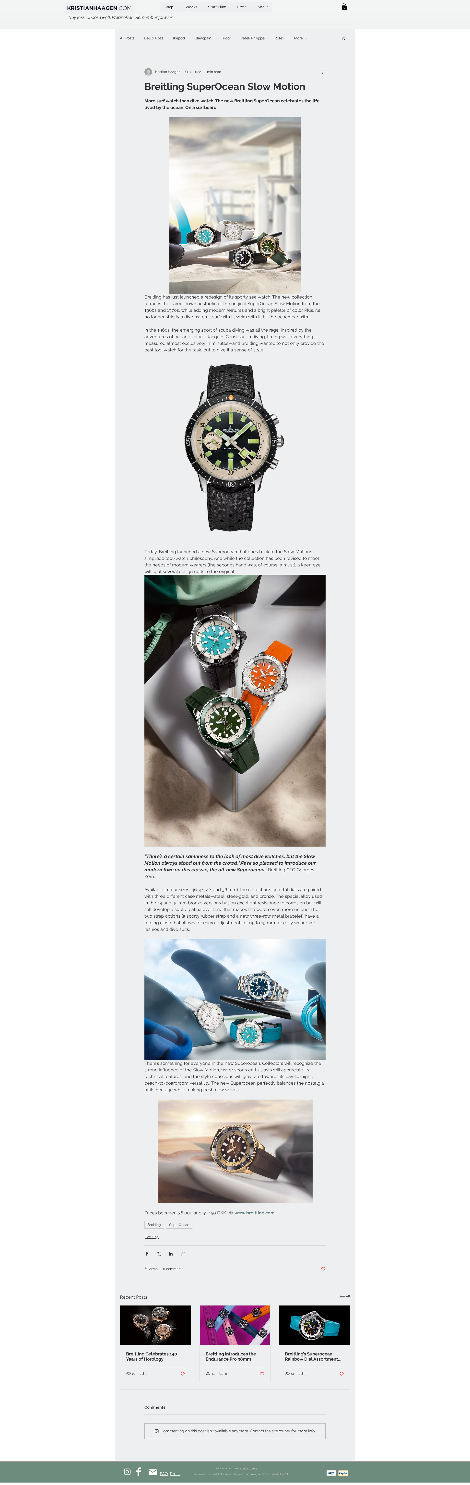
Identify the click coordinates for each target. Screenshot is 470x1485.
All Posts (127, 38)
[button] (344, 6)
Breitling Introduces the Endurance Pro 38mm (231, 1356)
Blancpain (203, 38)
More (298, 38)
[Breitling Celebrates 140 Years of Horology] (155, 1325)
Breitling (154, 1225)
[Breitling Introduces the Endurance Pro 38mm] (235, 1325)
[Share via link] (182, 1253)
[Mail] (153, 1472)
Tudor (226, 38)
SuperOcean (179, 1225)
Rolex (279, 38)
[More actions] (323, 72)
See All (344, 1296)
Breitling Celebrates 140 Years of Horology (151, 1356)
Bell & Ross (153, 38)
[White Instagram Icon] (127, 1471)
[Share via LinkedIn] (170, 1253)
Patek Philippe (253, 38)
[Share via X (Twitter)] (158, 1253)
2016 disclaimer (248, 1468)
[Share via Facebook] (146, 1253)
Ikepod (179, 38)
